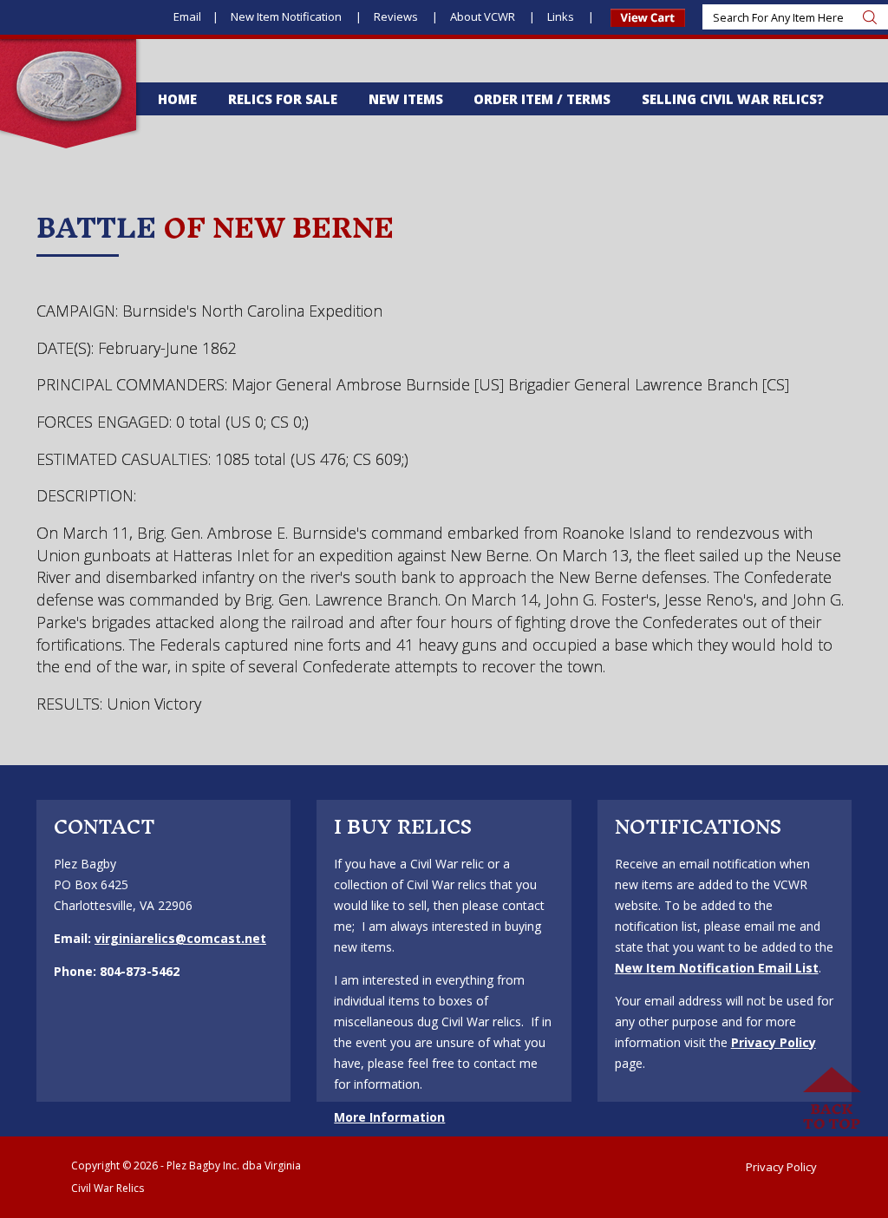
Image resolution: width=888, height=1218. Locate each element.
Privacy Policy (773, 1042)
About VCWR (484, 16)
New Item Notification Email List (717, 967)
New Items (406, 99)
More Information (389, 1117)
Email (187, 16)
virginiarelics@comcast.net (180, 938)
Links (562, 16)
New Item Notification (287, 16)
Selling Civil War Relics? (733, 99)
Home (177, 99)
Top (831, 1099)
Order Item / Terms (541, 99)
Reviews (397, 16)
